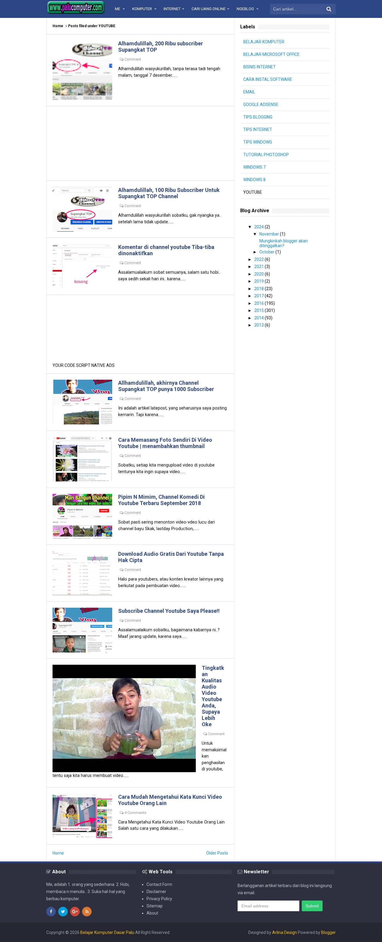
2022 (259, 259)
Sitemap (155, 905)
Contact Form (159, 884)
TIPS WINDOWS (257, 142)
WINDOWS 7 (254, 167)
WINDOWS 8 (254, 179)
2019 (259, 281)
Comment (132, 59)
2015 (259, 310)
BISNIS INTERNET (259, 66)
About (152, 913)
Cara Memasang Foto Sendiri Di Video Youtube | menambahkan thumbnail (165, 443)
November (269, 234)
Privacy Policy (159, 898)
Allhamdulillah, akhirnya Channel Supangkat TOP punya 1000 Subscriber (166, 386)
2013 (259, 325)
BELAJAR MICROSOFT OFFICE (271, 54)
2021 (259, 266)
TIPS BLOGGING (257, 117)
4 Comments (135, 812)
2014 (259, 317)
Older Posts (217, 853)
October (267, 252)
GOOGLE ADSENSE (260, 104)
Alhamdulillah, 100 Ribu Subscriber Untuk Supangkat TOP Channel (169, 193)
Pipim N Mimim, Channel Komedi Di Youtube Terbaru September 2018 (161, 500)
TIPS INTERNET (257, 129)
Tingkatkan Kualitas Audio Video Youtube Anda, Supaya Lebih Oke (213, 696)
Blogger (328, 932)
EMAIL (249, 92)
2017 (259, 295)
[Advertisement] (140, 143)
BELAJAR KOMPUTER (263, 41)
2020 (259, 274)
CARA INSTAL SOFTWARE (267, 79)
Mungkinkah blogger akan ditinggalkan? (283, 243)
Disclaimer (156, 891)
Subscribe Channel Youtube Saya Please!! (169, 611)
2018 (259, 288)
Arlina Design (284, 932)
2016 (259, 303)
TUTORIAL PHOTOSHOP (266, 154)
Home (58, 26)
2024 (259, 226)
